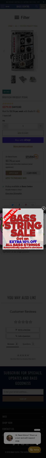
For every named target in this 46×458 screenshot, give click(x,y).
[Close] (43, 208)
